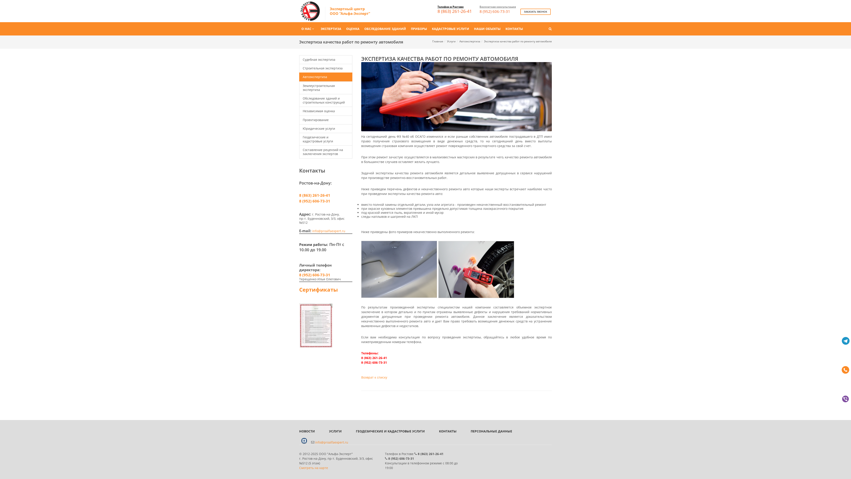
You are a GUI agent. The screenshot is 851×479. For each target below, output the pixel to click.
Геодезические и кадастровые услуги (318, 139)
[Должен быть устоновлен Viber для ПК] (845, 399)
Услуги (451, 41)
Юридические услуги (319, 128)
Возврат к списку (374, 377)
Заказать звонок (535, 11)
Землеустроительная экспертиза (319, 88)
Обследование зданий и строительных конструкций (324, 100)
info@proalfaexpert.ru (328, 231)
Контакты (448, 431)
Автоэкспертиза (469, 41)
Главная (437, 41)
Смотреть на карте (313, 468)
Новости (307, 431)
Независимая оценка (319, 111)
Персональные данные (491, 431)
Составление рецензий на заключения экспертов (323, 152)
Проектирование (316, 120)
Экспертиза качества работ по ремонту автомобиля (518, 41)
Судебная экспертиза (319, 59)
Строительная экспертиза (323, 68)
